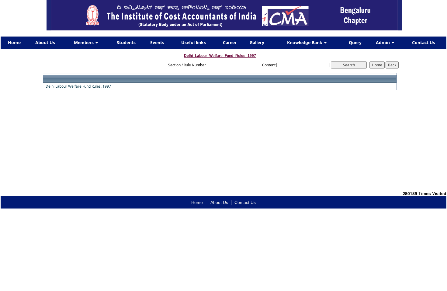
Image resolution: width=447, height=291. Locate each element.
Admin (383, 42)
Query (355, 42)
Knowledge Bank (305, 42)
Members (84, 42)
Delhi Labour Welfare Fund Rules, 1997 (78, 86)
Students (126, 42)
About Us (45, 42)
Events (157, 42)
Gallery (257, 42)
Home (14, 42)
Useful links (193, 42)
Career (230, 42)
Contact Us (423, 42)
